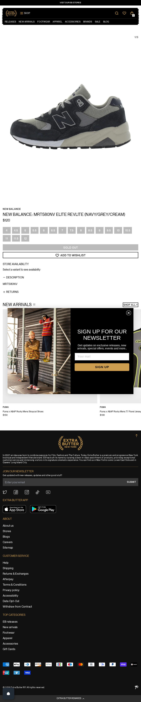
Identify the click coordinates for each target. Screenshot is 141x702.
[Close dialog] (129, 313)
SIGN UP (102, 367)
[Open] (8, 693)
